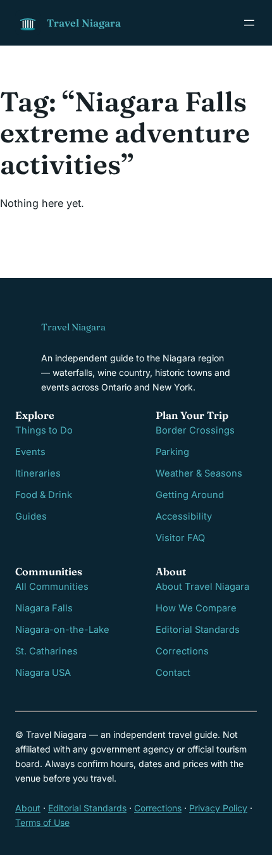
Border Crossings (195, 430)
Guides (31, 516)
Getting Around (190, 495)
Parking (172, 452)
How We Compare (196, 608)
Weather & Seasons (199, 473)
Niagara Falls (44, 608)
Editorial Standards (198, 629)
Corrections (182, 651)
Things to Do (44, 430)
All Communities (52, 586)
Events (30, 452)
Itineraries (38, 473)
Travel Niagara (84, 22)
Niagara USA (43, 672)
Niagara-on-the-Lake (62, 629)
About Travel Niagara (202, 586)
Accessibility (184, 516)
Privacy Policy (218, 807)
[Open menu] (249, 22)
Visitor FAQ (180, 538)
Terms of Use (42, 822)
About (27, 807)
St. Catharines (46, 651)
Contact (173, 672)
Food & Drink (43, 495)
